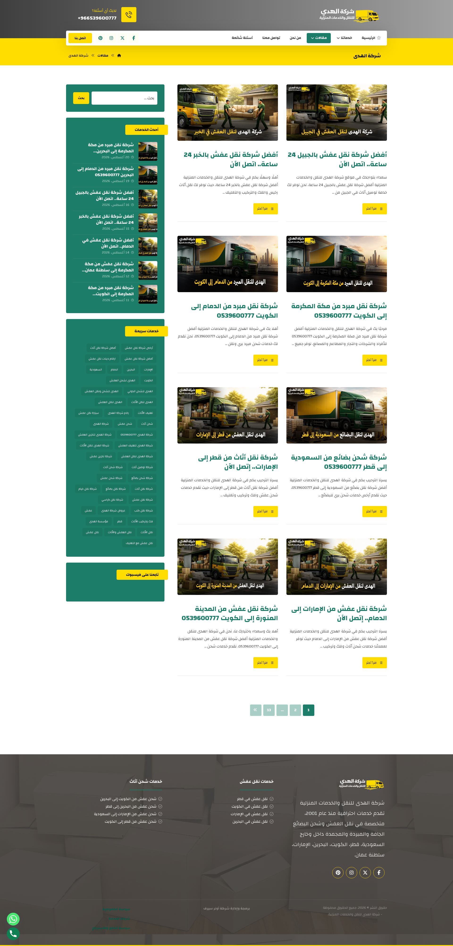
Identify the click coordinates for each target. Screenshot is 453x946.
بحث (81, 98)
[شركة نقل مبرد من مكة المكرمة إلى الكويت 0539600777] (147, 294)
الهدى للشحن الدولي (140, 391)
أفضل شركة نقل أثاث (103, 347)
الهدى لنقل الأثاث (142, 402)
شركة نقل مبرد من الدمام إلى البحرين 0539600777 (105, 171)
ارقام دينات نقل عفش (102, 358)
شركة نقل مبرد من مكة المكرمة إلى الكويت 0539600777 (111, 293)
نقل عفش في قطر (252, 798)
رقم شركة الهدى (118, 412)
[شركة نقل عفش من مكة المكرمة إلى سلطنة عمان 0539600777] (147, 270)
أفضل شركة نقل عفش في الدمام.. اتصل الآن (108, 243)
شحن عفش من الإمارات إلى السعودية (125, 813)
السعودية (96, 369)
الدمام (114, 369)
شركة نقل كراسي (112, 499)
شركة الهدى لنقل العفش (137, 456)
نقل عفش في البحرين (250, 821)
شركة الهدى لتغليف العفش (135, 445)
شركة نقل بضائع (116, 488)
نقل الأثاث (147, 532)
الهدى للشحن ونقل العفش (101, 391)
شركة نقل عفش (142, 499)
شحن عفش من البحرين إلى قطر (131, 806)
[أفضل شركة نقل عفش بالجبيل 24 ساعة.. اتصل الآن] (147, 199)
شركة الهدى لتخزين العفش (95, 434)
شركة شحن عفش (111, 478)
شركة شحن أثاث (113, 467)
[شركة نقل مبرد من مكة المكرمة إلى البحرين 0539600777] (147, 151)
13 (269, 710)
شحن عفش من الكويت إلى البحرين (128, 798)
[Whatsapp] (13, 919)
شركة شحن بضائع (142, 478)
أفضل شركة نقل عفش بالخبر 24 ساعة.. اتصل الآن (106, 219)
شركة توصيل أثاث (142, 467)
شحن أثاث (147, 423)
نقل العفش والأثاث (120, 532)
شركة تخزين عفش (101, 456)
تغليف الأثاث (145, 412)
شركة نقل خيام (88, 488)
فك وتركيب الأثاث (142, 521)
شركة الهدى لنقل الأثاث (94, 445)
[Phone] (13, 933)
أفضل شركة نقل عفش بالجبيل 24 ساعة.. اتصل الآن (105, 195)
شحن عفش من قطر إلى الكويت (130, 821)
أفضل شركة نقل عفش (139, 358)
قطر (119, 521)
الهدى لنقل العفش (110, 402)
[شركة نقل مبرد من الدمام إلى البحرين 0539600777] (147, 175)
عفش (88, 510)
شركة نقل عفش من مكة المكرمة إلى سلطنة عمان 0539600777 (109, 270)
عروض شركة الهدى (113, 510)
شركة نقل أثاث (144, 488)
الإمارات (148, 369)
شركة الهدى (101, 423)
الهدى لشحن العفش (122, 380)
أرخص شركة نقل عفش (139, 347)
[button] (133, 38)
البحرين (131, 369)
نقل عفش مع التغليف (139, 543)
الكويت (148, 380)
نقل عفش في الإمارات (249, 813)
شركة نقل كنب (143, 510)
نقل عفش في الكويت (250, 806)
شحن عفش (125, 423)
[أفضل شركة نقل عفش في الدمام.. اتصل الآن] (147, 246)
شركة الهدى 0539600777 (137, 434)
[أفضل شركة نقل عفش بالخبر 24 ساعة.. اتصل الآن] (147, 222)
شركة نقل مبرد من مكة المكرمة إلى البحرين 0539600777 (111, 151)
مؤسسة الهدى (98, 521)
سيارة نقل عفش (88, 412)
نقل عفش (92, 532)
